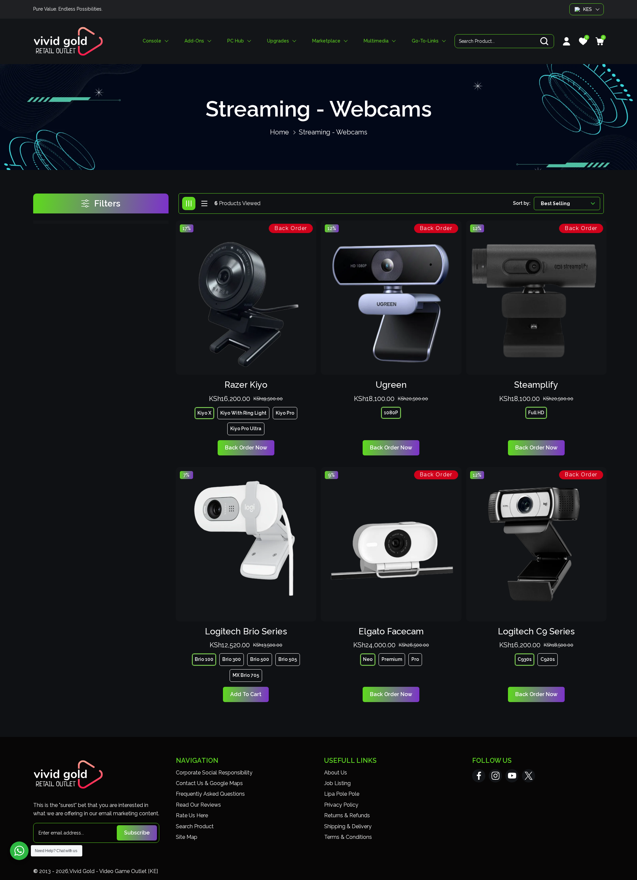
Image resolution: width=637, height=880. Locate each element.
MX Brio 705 (246, 675)
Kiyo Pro (285, 413)
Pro (415, 659)
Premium (392, 659)
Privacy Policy (341, 805)
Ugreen (391, 385)
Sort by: (522, 203)
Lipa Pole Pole (341, 794)
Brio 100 (204, 659)
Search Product (195, 826)
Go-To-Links (425, 41)
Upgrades (278, 41)
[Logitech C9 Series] (536, 544)
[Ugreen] (391, 297)
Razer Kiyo (246, 385)
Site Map (186, 837)
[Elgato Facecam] (391, 544)
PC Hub (235, 41)
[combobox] (504, 41)
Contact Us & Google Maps (209, 783)
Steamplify (536, 385)
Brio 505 (287, 659)
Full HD (536, 412)
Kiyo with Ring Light (243, 413)
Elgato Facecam (391, 631)
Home (279, 132)
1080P (391, 412)
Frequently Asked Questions (210, 794)
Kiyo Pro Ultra (245, 428)
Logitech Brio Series (246, 631)
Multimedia (376, 41)
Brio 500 (259, 659)
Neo (368, 659)
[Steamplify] (536, 297)
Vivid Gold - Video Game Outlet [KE (113, 871)
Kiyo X (204, 413)
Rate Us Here (192, 815)
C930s (524, 659)
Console (152, 41)
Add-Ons (194, 41)
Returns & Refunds (347, 815)
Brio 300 (231, 659)
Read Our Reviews (198, 805)
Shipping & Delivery (348, 826)
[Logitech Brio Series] (246, 544)
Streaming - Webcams (333, 132)
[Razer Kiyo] (246, 297)
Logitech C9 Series (536, 631)
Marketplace (326, 41)
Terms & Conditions (348, 837)
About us (335, 772)
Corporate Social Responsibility (214, 772)
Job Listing (337, 783)
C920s (547, 659)
